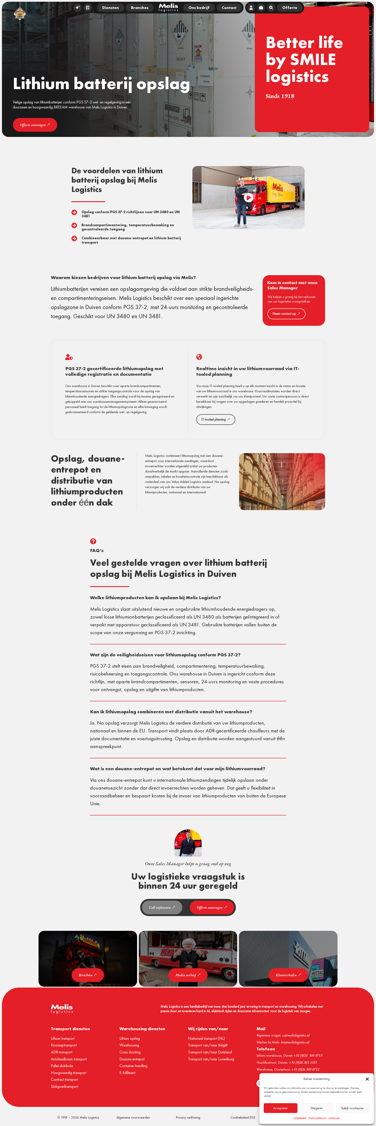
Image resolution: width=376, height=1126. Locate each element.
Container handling (133, 1065)
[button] (367, 1079)
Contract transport (64, 1079)
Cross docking (130, 1051)
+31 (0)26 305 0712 (305, 1069)
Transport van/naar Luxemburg (211, 1058)
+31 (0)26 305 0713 (308, 1055)
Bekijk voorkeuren (352, 1108)
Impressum (334, 1117)
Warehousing (129, 1045)
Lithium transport (62, 1038)
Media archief (185, 975)
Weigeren (317, 1108)
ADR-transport (61, 1051)
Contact (229, 7)
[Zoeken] (271, 7)
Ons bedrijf (199, 7)
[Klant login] (251, 7)
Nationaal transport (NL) (206, 1038)
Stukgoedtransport (64, 1086)
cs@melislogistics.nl (296, 1035)
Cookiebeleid (300, 1117)
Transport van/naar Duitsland (210, 1051)
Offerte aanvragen (33, 125)
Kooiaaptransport (64, 1045)
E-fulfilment (127, 1072)
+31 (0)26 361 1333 (303, 1062)
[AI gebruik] (78, 7)
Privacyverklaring (317, 1117)
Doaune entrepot (131, 1058)
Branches (139, 7)
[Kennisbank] (88, 7)
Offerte (289, 7)
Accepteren (280, 1108)
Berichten (85, 975)
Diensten (110, 7)
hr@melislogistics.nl (295, 1042)
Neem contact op (284, 313)
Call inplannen (160, 907)
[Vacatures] (261, 7)
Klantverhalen (286, 975)
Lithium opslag (129, 1038)
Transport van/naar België (208, 1045)
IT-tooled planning (213, 419)
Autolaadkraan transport (69, 1058)
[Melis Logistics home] (168, 7)
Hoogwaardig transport (68, 1072)
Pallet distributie (62, 1065)
